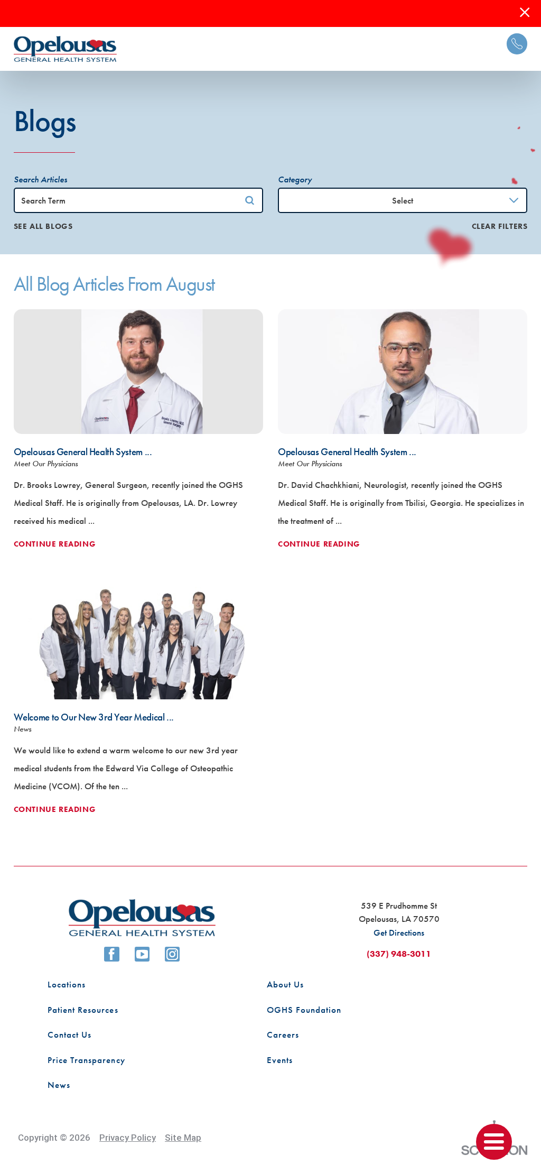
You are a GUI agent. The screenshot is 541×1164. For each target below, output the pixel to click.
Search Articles (40, 179)
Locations (67, 984)
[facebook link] (111, 954)
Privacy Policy (127, 1137)
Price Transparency (86, 1060)
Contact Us (69, 1034)
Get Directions (399, 932)
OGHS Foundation (304, 1009)
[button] (494, 1142)
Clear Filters (500, 226)
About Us (285, 984)
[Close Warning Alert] (524, 13)
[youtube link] (142, 954)
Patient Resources (83, 1009)
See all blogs (43, 226)
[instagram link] (172, 954)
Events (280, 1060)
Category (295, 179)
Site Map (183, 1137)
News (59, 1085)
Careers (283, 1034)
